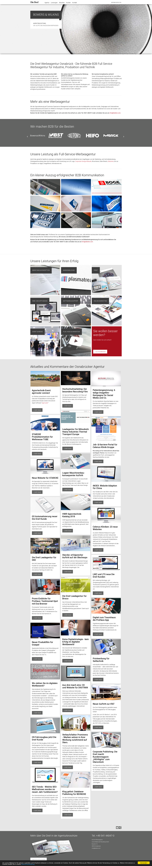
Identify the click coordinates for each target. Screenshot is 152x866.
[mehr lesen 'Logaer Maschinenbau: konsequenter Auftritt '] (75, 468)
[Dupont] (37, 139)
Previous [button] (27, 136)
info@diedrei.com (115, 113)
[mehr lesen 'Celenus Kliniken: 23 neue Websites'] (106, 522)
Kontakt (74, 2)
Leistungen (54, 2)
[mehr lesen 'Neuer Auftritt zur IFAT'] (106, 699)
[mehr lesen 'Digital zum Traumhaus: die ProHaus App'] (106, 612)
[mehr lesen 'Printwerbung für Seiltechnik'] (106, 654)
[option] (39, 135)
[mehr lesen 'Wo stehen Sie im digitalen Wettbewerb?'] (45, 678)
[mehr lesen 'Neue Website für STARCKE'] (45, 473)
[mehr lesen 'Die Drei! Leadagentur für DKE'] (45, 552)
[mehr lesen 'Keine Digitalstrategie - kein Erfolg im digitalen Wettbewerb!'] (75, 634)
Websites (111, 161)
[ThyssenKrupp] (110, 139)
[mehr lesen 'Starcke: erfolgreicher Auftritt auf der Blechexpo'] (75, 550)
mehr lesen (37, 410)
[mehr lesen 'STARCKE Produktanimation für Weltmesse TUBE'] (45, 429)
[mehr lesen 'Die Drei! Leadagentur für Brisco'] (75, 591)
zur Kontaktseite (101, 351)
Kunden (68, 2)
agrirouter (45, 403)
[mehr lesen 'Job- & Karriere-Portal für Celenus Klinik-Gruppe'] (106, 440)
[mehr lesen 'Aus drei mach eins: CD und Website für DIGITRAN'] (75, 680)
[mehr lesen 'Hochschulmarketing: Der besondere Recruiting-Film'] (75, 384)
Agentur (47, 2)
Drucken (117, 826)
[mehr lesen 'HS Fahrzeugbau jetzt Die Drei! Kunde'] (45, 732)
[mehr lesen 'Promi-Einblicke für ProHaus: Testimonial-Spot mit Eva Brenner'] (45, 594)
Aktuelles (62, 2)
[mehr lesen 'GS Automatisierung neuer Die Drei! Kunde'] (45, 511)
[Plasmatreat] (92, 139)
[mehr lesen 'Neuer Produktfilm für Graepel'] (45, 637)
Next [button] (123, 136)
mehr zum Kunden (45, 189)
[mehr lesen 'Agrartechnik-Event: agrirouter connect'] (45, 385)
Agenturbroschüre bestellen (39, 859)
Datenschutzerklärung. (28, 864)
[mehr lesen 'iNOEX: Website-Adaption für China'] (106, 481)
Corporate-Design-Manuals (83, 161)
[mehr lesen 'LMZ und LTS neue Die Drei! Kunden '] (106, 569)
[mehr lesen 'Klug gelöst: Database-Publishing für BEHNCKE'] (75, 787)
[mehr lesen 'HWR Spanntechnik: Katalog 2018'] (75, 509)
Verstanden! (143, 863)
